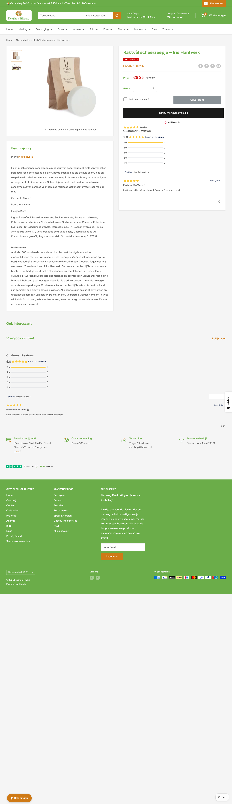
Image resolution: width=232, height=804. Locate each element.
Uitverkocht (197, 99)
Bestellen (59, 505)
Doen (61, 29)
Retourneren (61, 510)
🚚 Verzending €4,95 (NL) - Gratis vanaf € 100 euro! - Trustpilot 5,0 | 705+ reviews (51, 3)
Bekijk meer (219, 338)
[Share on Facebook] (200, 65)
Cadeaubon (12, 510)
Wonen (77, 29)
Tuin (92, 29)
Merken (138, 29)
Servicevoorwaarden (18, 541)
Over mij (11, 500)
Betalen (58, 500)
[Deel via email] (218, 65)
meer (17, 451)
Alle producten (23, 40)
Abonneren (112, 556)
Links (9, 530)
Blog (8, 525)
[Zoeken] (117, 15)
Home (9, 29)
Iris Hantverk (25, 156)
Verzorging (42, 29)
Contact (11, 505)
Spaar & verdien (63, 515)
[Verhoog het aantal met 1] (153, 88)
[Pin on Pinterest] (206, 65)
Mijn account (175, 17)
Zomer (166, 29)
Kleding (23, 29)
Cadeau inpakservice (65, 520)
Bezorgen (59, 495)
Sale (154, 29)
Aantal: (127, 88)
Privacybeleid (14, 535)
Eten (106, 29)
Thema (121, 29)
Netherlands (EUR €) (18, 572)
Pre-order (11, 515)
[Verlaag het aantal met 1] (136, 88)
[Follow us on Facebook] (92, 578)
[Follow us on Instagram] (98, 578)
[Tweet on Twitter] (212, 65)
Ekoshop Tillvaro (134, 66)
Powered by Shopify (16, 584)
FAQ (56, 525)
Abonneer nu (216, 3)
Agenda (10, 520)
